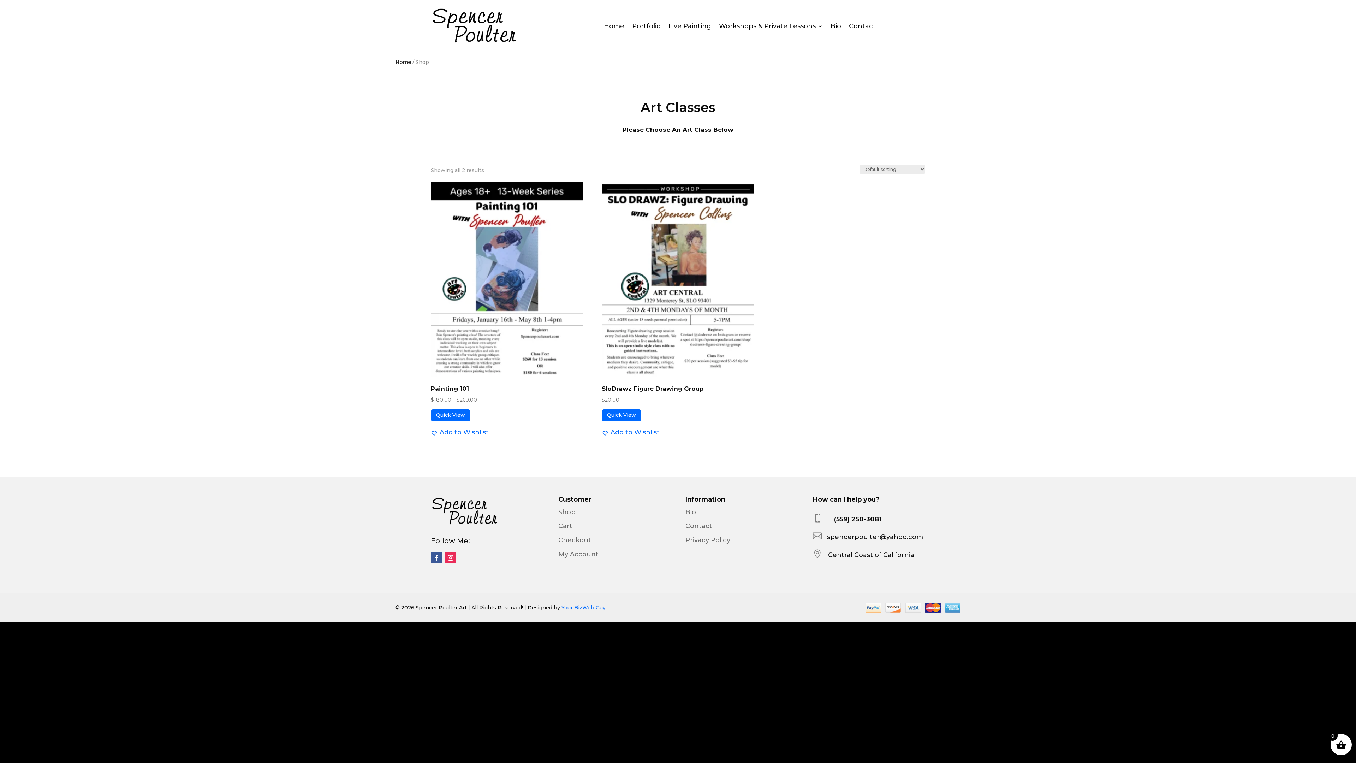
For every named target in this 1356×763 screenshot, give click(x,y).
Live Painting (689, 27)
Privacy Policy (707, 540)
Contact (862, 27)
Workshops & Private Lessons (767, 27)
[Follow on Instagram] (450, 557)
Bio (836, 27)
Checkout (574, 540)
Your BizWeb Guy (583, 607)
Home (614, 27)
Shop (567, 512)
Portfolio (646, 27)
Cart (565, 526)
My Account (578, 554)
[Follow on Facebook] (436, 557)
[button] (460, 432)
